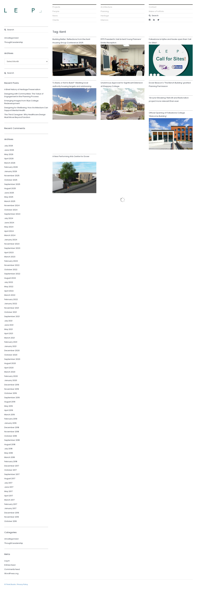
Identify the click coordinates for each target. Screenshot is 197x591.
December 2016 (11, 512)
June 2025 (9, 192)
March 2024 (9, 235)
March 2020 (9, 371)
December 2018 (11, 427)
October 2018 (10, 436)
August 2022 (10, 278)
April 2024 (9, 231)
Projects (56, 7)
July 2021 (8, 320)
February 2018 (10, 461)
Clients (55, 20)
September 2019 (12, 397)
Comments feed (12, 569)
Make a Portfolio (156, 11)
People (55, 11)
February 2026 (11, 167)
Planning (105, 11)
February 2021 (10, 342)
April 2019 (8, 410)
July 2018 (8, 448)
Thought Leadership (13, 42)
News (55, 15)
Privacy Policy (22, 584)
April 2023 (9, 252)
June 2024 (9, 222)
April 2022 (9, 291)
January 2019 (10, 423)
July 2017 (8, 482)
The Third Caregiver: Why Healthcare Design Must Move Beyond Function (25, 116)
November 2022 (11, 265)
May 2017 (8, 491)
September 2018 (12, 440)
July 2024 (8, 218)
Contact (152, 7)
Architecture (106, 7)
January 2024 (10, 239)
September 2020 (12, 359)
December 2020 (12, 350)
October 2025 (10, 180)
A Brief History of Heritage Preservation (22, 89)
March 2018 (9, 457)
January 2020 (10, 380)
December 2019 (11, 384)
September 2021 (12, 316)
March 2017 (9, 499)
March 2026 (9, 162)
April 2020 (9, 367)
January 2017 (10, 508)
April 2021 (8, 333)
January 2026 (10, 171)
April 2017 (8, 495)
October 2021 (10, 312)
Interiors (104, 20)
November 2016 (11, 517)
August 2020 (10, 363)
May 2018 (8, 453)
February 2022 (11, 299)
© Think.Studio (10, 584)
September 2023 (12, 248)
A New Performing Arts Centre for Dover (70, 156)
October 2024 (10, 209)
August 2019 (9, 401)
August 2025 (10, 188)
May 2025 (8, 197)
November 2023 (11, 243)
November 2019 (11, 389)
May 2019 (8, 406)
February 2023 (11, 261)
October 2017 (10, 470)
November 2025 (11, 175)
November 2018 (11, 431)
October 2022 (10, 269)
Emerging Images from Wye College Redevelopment (21, 102)
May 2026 (8, 154)
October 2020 (10, 354)
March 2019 (9, 414)
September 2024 (12, 214)
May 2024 (8, 226)
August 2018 (9, 444)
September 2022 (12, 273)
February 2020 (11, 376)
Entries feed (9, 565)
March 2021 (9, 337)
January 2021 (10, 346)
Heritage (105, 15)
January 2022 (10, 303)
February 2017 (10, 504)
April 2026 (9, 158)
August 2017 (9, 478)
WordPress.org (11, 573)
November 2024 (12, 205)
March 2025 (9, 201)
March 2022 (9, 295)
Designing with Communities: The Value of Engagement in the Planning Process (23, 95)
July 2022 (8, 282)
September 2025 (12, 184)
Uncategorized (11, 38)
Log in (7, 560)
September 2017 (11, 474)
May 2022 (8, 286)
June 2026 (9, 150)
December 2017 (11, 465)
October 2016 (10, 521)
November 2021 (11, 308)
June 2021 (8, 325)
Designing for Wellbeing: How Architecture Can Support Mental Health (26, 109)
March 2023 (9, 256)
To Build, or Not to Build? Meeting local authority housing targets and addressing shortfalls (71, 86)
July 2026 (8, 145)
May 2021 (8, 329)
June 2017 (8, 487)
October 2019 (10, 393)
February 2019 (10, 418)
